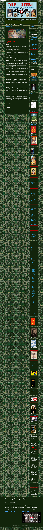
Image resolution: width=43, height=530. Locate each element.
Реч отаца (32, 211)
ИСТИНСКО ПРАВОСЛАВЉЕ (34, 217)
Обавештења (32, 182)
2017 (32, 250)
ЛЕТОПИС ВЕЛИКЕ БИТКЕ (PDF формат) (33, 485)
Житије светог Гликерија (33, 262)
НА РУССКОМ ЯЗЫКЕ (33, 193)
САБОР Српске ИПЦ (33, 199)
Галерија (18, 24)
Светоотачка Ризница (33, 291)
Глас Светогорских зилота (33, 267)
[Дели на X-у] (8, 107)
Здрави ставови (32, 194)
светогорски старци (33, 295)
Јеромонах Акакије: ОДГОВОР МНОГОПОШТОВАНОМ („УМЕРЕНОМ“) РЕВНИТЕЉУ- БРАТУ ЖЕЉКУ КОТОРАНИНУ (33, 366)
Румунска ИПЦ (32, 234)
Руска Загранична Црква (33, 181)
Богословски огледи (33, 208)
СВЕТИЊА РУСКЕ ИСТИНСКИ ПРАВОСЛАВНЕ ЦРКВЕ (33, 274)
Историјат (33, 286)
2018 (32, 249)
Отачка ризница (33, 296)
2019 (32, 248)
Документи (33, 278)
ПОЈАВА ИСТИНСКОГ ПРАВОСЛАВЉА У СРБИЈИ (34, 314)
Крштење (32, 207)
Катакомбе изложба (33, 47)
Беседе (31, 195)
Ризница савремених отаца (33, 293)
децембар (33, 259)
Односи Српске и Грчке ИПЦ (34, 186)
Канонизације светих (33, 236)
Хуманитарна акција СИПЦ (34, 228)
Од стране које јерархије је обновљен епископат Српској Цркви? (34, 53)
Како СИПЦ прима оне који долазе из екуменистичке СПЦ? (34, 39)
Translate (36, 35)
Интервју (32, 209)
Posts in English (32, 201)
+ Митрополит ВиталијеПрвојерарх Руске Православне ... (33, 299)
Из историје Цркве (33, 302)
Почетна (7, 24)
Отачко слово (33, 283)
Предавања (32, 210)
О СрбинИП (10, 24)
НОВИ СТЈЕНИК (32, 391)
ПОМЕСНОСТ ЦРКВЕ (33, 304)
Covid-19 (32, 216)
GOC (31, 200)
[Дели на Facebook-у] (9, 107)
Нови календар (33, 305)
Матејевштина (32, 233)
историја (33, 289)
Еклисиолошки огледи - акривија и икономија (33, 281)
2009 (32, 257)
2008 (32, 258)
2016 (32, 251)
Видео (21, 24)
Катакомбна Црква (33, 237)
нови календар (32, 223)
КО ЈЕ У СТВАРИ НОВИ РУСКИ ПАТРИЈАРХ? (33, 48)
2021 (32, 246)
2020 (32, 247)
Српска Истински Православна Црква (33, 183)
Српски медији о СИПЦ (33, 235)
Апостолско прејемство (33, 265)
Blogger (29, 525)
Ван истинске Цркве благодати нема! (33, 42)
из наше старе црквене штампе (33, 307)
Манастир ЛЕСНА (33, 390)
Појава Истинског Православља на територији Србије (34, 50)
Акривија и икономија (33, 57)
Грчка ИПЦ (32, 190)
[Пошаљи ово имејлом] (7, 107)
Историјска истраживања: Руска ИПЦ (33, 288)
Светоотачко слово (33, 271)
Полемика (33, 297)
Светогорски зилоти (33, 215)
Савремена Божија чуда (33, 269)
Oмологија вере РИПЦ (33, 277)
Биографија (33, 264)
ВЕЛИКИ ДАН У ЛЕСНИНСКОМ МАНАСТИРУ (34, 44)
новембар (33, 260)
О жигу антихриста (33, 219)
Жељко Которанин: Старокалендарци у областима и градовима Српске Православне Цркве (34, 363)
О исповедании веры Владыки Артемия (33, 61)
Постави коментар (8, 110)
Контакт (14, 24)
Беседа (32, 285)
